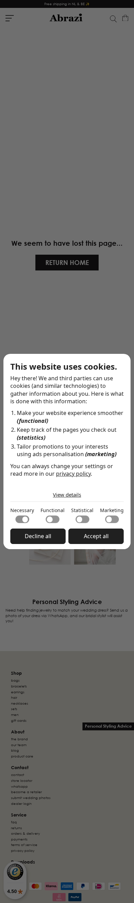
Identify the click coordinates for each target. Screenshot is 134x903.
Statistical (82, 510)
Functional (53, 510)
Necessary (22, 510)
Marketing (112, 510)
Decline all (38, 536)
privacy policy (73, 473)
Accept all (96, 536)
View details (67, 494)
